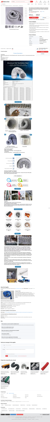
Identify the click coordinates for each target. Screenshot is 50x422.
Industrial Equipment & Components (7, 5)
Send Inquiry (34, 17)
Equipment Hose (30, 312)
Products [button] (13, 1)
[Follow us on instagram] (45, 414)
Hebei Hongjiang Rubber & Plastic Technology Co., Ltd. (35, 11)
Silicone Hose (26, 396)
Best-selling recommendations (16, 397)
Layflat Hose (17, 312)
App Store (2, 414)
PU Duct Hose (13, 312)
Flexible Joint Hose (38, 408)
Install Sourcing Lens (20, 414)
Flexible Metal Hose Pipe (4, 410)
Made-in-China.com (22, 417)
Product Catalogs (12, 393)
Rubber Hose (10, 312)
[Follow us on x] (44, 414)
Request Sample (42, 19)
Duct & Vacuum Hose (39, 396)
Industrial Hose (15, 396)
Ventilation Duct (21, 5)
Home (1, 5)
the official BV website (19, 288)
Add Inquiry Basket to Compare (14, 29)
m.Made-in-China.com (27, 417)
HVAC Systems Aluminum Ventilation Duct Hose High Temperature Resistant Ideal (24, 372)
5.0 (40, 49)
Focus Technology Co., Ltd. (19, 419)
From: (4, 345)
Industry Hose (21, 312)
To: (4, 347)
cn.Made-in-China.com (32, 417)
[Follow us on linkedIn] (48, 414)
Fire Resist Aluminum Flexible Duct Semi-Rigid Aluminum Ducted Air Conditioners (35, 372)
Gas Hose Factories (18, 408)
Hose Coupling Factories (11, 408)
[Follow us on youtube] (46, 414)
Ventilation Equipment (15, 5)
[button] (29, 1)
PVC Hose (6, 312)
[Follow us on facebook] (43, 414)
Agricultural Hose (25, 312)
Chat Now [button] (44, 17)
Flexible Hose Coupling (11, 410)
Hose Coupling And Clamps (4, 397)
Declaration (33, 419)
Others (26, 397)
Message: (4, 349)
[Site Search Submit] (31, 1)
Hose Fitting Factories (4, 408)
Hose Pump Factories (24, 408)
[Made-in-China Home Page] (5, 1)
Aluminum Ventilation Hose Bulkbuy (20, 410)
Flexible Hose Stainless (32, 408)
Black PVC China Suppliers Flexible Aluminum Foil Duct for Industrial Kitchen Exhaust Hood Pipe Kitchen (15, 372)
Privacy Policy (36, 419)
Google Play (7, 414)
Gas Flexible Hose (44, 408)
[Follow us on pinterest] (47, 414)
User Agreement (29, 419)
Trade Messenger (13, 414)
